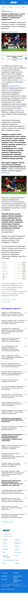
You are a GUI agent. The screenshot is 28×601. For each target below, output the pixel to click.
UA (25, 2)
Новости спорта (6, 302)
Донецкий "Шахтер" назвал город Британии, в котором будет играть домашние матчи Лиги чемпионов (12, 473)
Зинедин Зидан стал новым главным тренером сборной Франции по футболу (11, 464)
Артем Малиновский (12, 32)
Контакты (4, 579)
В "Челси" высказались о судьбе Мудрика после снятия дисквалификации (12, 428)
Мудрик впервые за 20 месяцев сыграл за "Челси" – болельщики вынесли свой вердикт (12, 412)
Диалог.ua (12, 586)
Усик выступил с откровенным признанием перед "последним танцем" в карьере (12, 396)
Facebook (6, 173)
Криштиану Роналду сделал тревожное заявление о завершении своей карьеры (11, 339)
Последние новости (10, 308)
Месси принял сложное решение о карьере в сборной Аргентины (11, 508)
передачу (17, 110)
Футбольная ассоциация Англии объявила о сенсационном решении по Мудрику (12, 447)
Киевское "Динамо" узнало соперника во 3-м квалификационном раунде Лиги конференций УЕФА (12, 456)
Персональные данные (17, 576)
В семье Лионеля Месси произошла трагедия (9, 380)
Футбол (14, 299)
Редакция (4, 576)
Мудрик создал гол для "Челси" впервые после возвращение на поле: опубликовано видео (12, 373)
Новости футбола (6, 299)
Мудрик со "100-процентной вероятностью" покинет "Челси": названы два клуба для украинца (12, 314)
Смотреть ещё (7, 522)
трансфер (7, 291)
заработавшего (15, 86)
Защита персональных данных (17, 581)
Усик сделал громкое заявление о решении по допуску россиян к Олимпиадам (12, 388)
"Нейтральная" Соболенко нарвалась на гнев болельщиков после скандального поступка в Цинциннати (12, 331)
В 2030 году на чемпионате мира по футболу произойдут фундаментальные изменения (12, 516)
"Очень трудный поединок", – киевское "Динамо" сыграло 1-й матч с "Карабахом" (12, 404)
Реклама (15, 573)
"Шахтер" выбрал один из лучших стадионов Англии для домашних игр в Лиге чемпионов (12, 322)
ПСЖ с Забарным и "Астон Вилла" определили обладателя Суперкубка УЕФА (12, 357)
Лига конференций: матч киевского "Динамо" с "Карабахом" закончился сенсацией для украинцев (10, 348)
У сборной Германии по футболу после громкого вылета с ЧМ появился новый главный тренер (12, 492)
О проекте (4, 573)
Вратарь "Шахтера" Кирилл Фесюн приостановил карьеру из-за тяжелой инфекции (11, 365)
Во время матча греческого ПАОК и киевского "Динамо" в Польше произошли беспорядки (12, 500)
